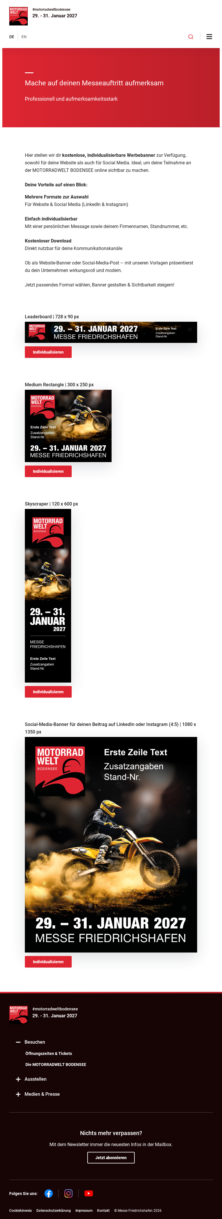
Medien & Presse (42, 1094)
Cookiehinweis (20, 1211)
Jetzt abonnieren (111, 1157)
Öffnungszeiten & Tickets (48, 1053)
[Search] (191, 37)
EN (24, 36)
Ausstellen (36, 1079)
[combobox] (191, 37)
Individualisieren (48, 352)
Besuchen (35, 1042)
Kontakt (103, 1211)
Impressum (83, 1211)
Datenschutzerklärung (53, 1211)
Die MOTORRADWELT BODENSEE (55, 1064)
